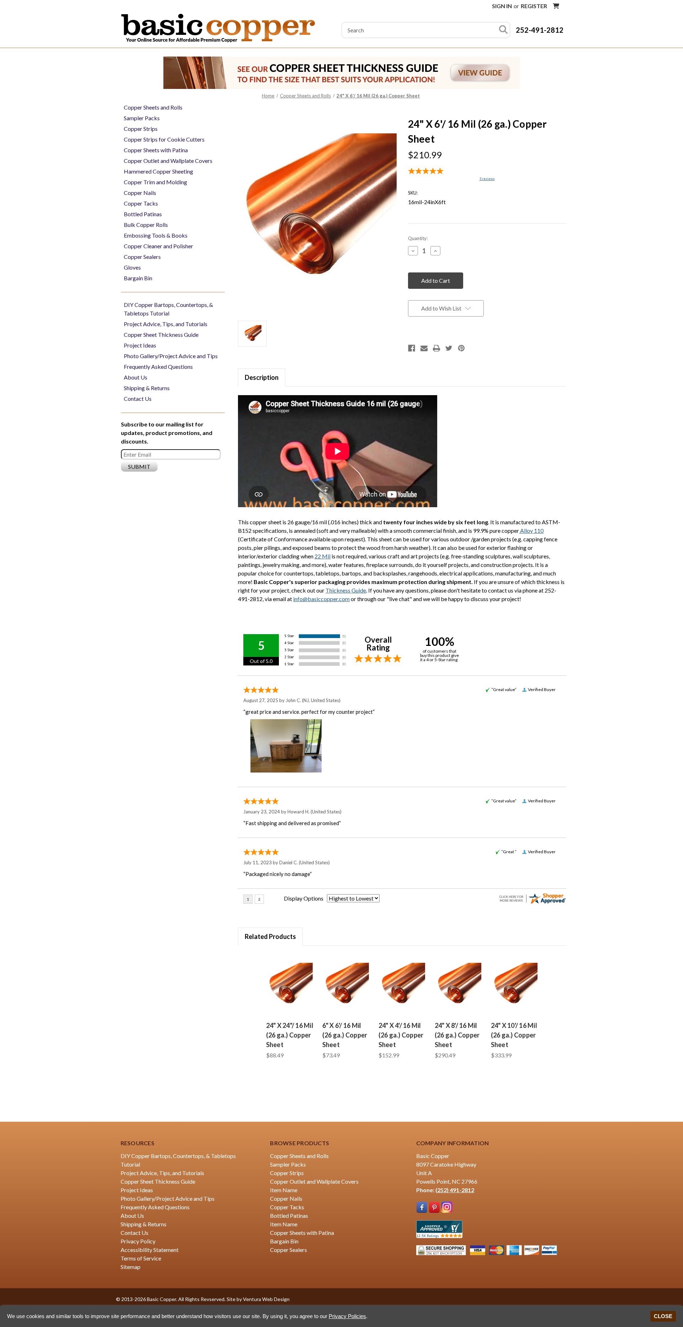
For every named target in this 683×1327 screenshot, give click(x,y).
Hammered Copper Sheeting (158, 171)
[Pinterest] (461, 348)
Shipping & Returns (147, 387)
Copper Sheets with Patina (156, 150)
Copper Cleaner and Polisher (158, 246)
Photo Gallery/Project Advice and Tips (171, 355)
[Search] (503, 30)
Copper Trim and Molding (155, 182)
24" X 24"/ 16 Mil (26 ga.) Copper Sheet (289, 1035)
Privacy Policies (347, 1316)
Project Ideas (140, 345)
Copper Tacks (141, 203)
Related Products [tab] (270, 936)
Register (534, 5)
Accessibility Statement (150, 1249)
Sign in (502, 5)
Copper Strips (141, 128)
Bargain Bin (138, 278)
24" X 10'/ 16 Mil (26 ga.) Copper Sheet (514, 1035)
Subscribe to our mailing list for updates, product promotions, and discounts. (166, 433)
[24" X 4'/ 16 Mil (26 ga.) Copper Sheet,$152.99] (402, 985)
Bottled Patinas (143, 214)
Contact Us (138, 398)
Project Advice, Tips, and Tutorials (165, 323)
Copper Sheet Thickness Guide (161, 334)
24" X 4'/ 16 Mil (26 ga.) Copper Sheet (401, 1035)
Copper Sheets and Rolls (153, 107)
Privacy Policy (138, 1241)
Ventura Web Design (266, 1299)
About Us (135, 377)
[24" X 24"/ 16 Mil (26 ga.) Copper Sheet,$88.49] (290, 985)
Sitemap (131, 1266)
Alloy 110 (531, 530)
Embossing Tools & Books (155, 235)
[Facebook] (411, 348)
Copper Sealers (142, 256)
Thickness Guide (345, 590)
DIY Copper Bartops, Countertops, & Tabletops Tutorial (168, 309)
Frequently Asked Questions (158, 366)
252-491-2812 (539, 30)
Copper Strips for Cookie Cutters (164, 139)
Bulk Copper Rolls (146, 224)
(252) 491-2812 (454, 1190)
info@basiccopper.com (321, 598)
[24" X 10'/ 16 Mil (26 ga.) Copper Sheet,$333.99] (515, 985)
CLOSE (663, 1316)
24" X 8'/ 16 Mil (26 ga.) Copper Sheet (457, 1035)
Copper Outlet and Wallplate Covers (168, 160)
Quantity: (418, 238)
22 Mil (322, 556)
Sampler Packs (142, 118)
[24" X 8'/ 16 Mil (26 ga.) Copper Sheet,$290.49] (458, 985)
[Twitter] (448, 348)
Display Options (303, 898)
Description (262, 377)
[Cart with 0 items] (556, 6)
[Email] (424, 348)
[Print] (436, 348)
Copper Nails (140, 192)
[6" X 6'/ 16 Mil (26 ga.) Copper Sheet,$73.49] (346, 985)
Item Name (283, 1190)
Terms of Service (141, 1258)
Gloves (132, 267)
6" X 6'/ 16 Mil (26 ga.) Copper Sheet (344, 1035)
